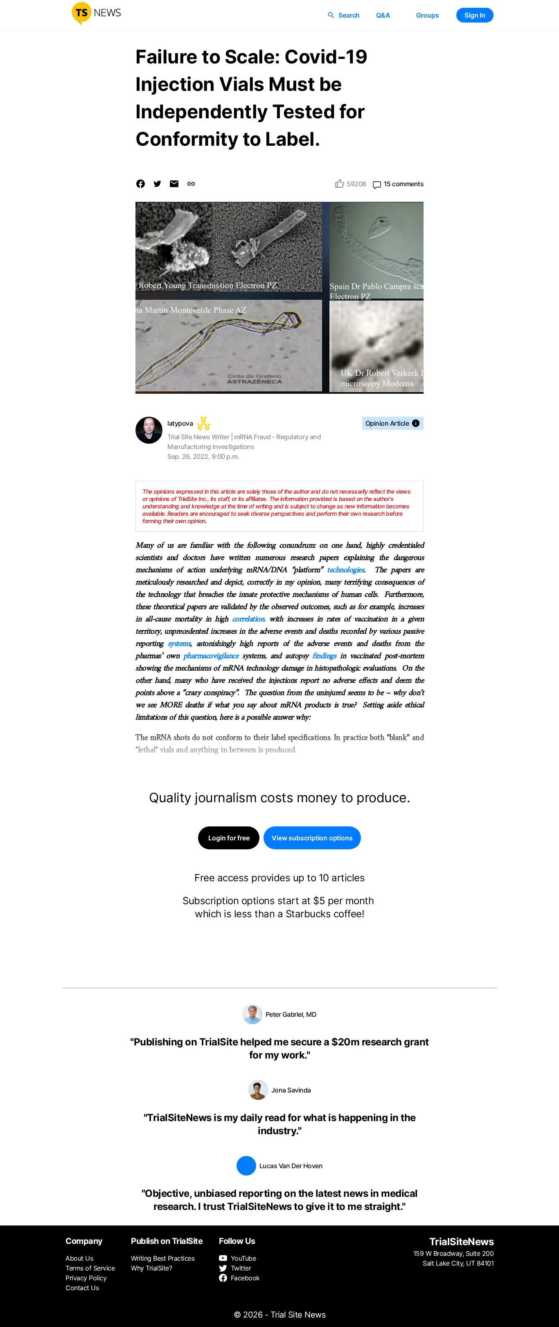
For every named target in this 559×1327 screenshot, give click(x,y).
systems (179, 644)
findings (324, 656)
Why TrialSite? (151, 1268)
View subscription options (312, 838)
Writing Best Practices (162, 1258)
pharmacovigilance (211, 656)
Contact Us (82, 1288)
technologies (345, 570)
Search (349, 15)
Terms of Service (90, 1268)
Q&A (383, 15)
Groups (427, 15)
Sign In (474, 15)
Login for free (228, 838)
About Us (79, 1258)
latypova (180, 423)
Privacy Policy (85, 1278)
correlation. (249, 619)
